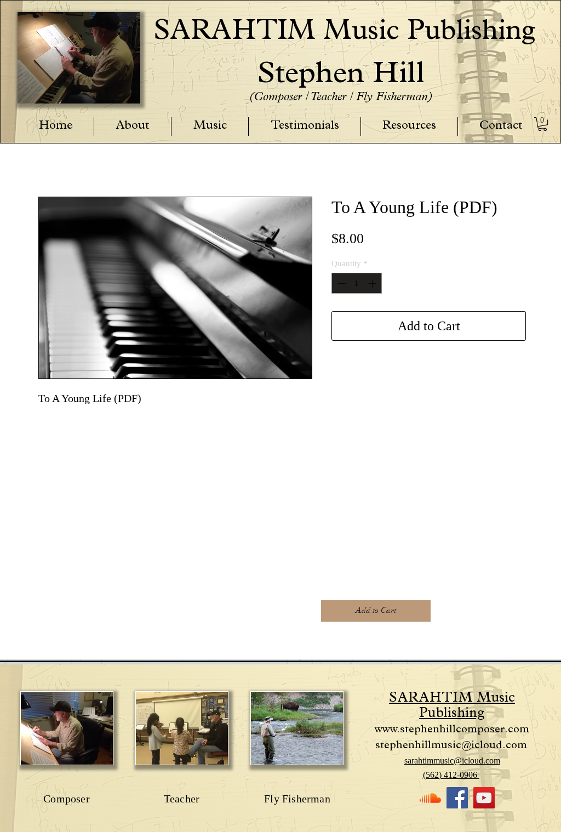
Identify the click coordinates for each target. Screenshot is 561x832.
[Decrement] (340, 283)
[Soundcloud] (430, 797)
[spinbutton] (357, 283)
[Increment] (373, 283)
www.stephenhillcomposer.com (452, 730)
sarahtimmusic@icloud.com (452, 760)
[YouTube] (484, 797)
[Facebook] (457, 797)
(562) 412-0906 (451, 774)
